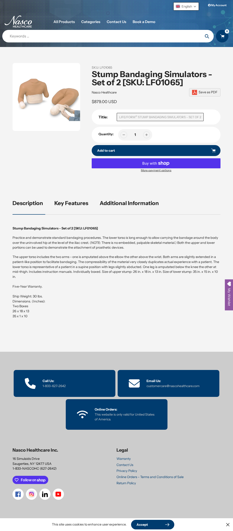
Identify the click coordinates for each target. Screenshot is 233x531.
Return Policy (126, 483)
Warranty (123, 459)
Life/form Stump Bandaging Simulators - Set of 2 (160, 117)
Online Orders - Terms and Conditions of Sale (150, 477)
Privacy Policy (126, 471)
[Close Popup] (228, 524)
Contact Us (124, 465)
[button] (186, 6)
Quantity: (106, 134)
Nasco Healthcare (104, 92)
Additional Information (129, 203)
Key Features (71, 203)
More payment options (156, 170)
